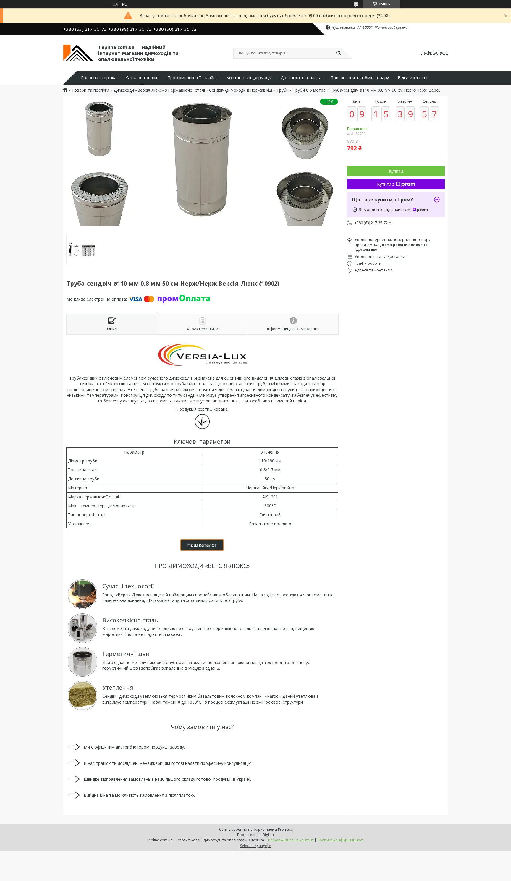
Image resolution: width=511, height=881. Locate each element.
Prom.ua (285, 829)
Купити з (385, 184)
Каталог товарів (142, 78)
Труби (282, 90)
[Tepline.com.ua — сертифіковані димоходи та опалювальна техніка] (78, 52)
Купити (396, 171)
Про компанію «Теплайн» (192, 78)
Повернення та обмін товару (359, 78)
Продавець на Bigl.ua (255, 834)
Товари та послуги (90, 90)
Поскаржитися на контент (290, 840)
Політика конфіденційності (340, 840)
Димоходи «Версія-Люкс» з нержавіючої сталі (159, 90)
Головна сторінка (99, 78)
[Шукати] (338, 53)
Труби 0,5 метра (309, 90)
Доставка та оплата (301, 78)
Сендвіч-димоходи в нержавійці (240, 90)
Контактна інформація (249, 78)
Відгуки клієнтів (413, 78)
